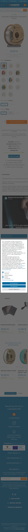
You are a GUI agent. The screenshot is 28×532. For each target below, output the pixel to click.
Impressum (22, 265)
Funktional (7, 278)
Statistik (7, 273)
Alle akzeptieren (14, 283)
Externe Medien (9, 275)
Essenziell (7, 272)
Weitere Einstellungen (8, 280)
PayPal (6, 277)
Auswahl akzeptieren (14, 289)
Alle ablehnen (14, 286)
